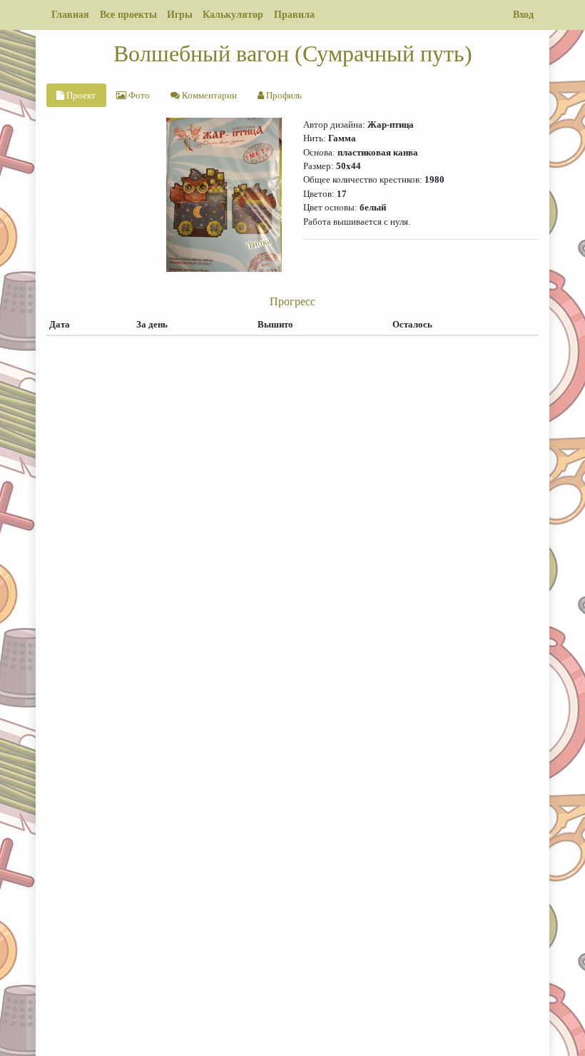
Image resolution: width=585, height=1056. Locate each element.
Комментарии (208, 95)
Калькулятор (233, 14)
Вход (523, 14)
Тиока (259, 243)
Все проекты (128, 14)
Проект (80, 95)
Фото (138, 95)
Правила (294, 14)
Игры (180, 14)
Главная (70, 14)
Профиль (283, 95)
